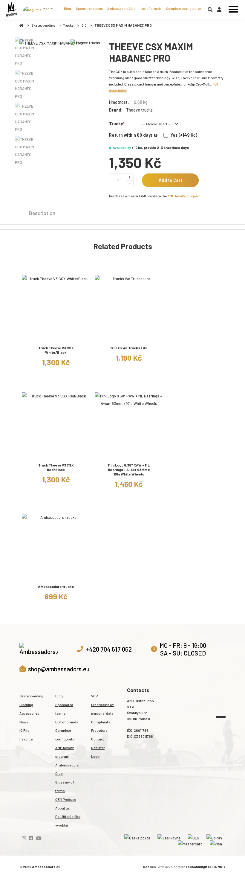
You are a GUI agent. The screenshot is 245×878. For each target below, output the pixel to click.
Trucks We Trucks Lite (129, 348)
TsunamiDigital (198, 867)
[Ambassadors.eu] (11, 9)
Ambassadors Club (121, 8)
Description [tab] (42, 213)
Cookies (149, 867)
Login (95, 756)
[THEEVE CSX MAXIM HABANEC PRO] (51, 43)
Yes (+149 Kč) (184, 135)
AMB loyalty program (183, 196)
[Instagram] (24, 838)
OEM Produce (65, 799)
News (23, 722)
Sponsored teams (89, 8)
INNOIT (220, 867)
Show (56, 338)
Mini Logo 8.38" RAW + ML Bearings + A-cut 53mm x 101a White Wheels (129, 469)
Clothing (26, 704)
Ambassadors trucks (56, 586)
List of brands (150, 8)
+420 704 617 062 (109, 649)
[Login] (219, 10)
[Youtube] (39, 838)
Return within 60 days (131, 135)
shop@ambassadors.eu (58, 669)
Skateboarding (43, 25)
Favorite (26, 739)
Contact (97, 739)
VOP (94, 696)
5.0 (84, 25)
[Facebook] (31, 838)
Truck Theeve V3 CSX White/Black (56, 350)
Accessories (29, 713)
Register (98, 748)
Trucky (116, 123)
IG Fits (24, 730)
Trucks (68, 25)
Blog (67, 8)
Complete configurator (183, 8)
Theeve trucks (139, 109)
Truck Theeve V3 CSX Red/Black (56, 467)
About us (62, 808)
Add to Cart (170, 180)
